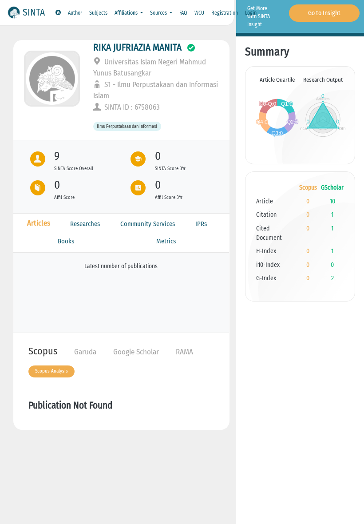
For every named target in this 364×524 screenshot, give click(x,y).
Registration (224, 13)
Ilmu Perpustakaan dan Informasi (127, 126)
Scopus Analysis (51, 371)
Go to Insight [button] (324, 13)
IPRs (201, 224)
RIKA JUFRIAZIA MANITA (137, 47)
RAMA (184, 352)
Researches (85, 224)
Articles (38, 223)
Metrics (166, 241)
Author (75, 13)
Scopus (42, 351)
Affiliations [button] (127, 13)
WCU (199, 13)
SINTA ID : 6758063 (131, 107)
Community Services (147, 224)
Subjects (98, 13)
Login (251, 13)
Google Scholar (136, 352)
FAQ (183, 13)
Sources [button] (159, 13)
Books (66, 241)
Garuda (85, 352)
